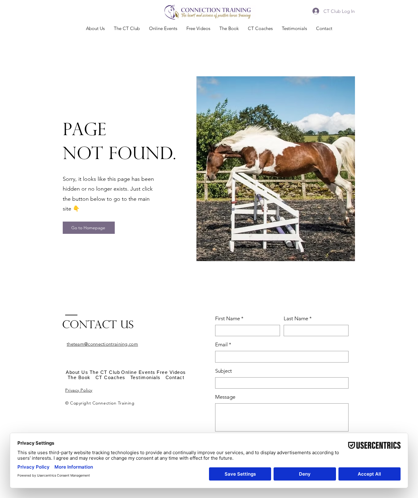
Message (225, 397)
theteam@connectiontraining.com (102, 344)
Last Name (298, 318)
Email (223, 344)
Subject (223, 371)
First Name (229, 318)
